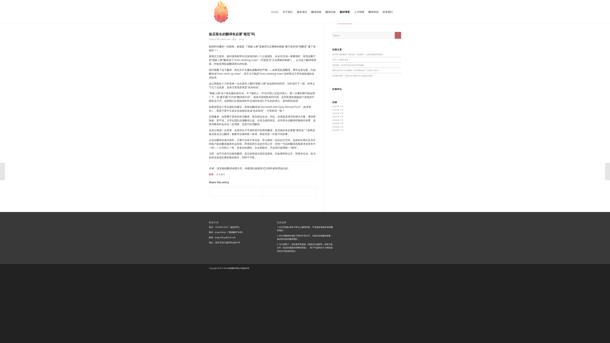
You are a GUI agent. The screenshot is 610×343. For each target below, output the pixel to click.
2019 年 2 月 (337, 113)
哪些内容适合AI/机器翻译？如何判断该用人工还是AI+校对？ (355, 70)
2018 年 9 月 (337, 116)
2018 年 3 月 (337, 123)
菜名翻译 (220, 174)
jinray (241, 39)
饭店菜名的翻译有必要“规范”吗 (232, 34)
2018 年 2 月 (337, 126)
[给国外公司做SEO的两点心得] (2, 171)
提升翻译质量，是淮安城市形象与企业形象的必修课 (352, 75)
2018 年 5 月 (337, 120)
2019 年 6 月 (337, 109)
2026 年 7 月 (337, 106)
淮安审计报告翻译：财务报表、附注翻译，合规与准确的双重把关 (357, 54)
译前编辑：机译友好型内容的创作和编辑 (348, 65)
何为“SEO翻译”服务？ (341, 59)
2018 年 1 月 (337, 130)
